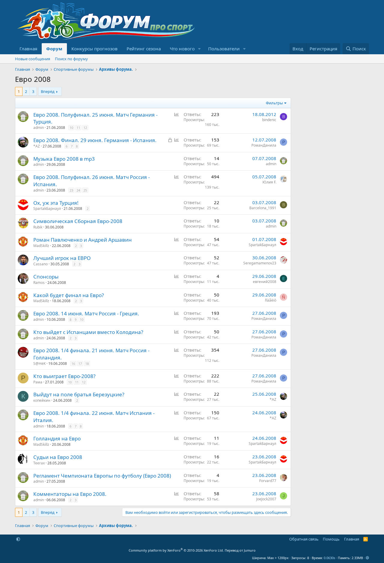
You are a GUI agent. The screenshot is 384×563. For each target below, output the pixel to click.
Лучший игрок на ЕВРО (62, 258)
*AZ (36, 146)
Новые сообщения (32, 58)
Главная (28, 49)
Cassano (40, 264)
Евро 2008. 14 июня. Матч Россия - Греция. (86, 313)
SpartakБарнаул (47, 208)
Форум (54, 49)
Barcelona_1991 (262, 207)
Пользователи (224, 49)
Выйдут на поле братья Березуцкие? (78, 394)
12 (85, 127)
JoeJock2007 (266, 499)
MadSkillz (41, 245)
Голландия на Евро (57, 438)
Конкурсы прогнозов (94, 49)
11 (78, 127)
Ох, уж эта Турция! (56, 202)
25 (85, 190)
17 (80, 363)
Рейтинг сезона (144, 49)
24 (78, 190)
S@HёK (39, 363)
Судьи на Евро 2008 (57, 457)
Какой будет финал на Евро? (68, 295)
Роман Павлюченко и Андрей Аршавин (82, 239)
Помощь (331, 539)
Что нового (182, 49)
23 (71, 190)
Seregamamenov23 (259, 263)
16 (73, 363)
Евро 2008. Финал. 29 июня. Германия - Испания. (95, 140)
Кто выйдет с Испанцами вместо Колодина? (88, 332)
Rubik (37, 227)
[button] (199, 48)
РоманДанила (263, 145)
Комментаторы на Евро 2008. (69, 493)
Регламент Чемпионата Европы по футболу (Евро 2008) (102, 475)
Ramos (39, 282)
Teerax (39, 463)
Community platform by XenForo (176, 550)
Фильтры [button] (274, 103)
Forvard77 (267, 480)
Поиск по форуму (71, 58)
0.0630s (329, 558)
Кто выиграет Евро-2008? (64, 376)
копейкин (41, 400)
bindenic (269, 119)
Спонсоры (45, 276)
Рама (37, 382)
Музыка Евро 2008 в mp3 (64, 158)
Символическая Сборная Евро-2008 (77, 221)
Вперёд (48, 91)
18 (87, 363)
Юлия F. (269, 182)
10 (71, 127)
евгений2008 (264, 281)
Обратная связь (304, 539)
